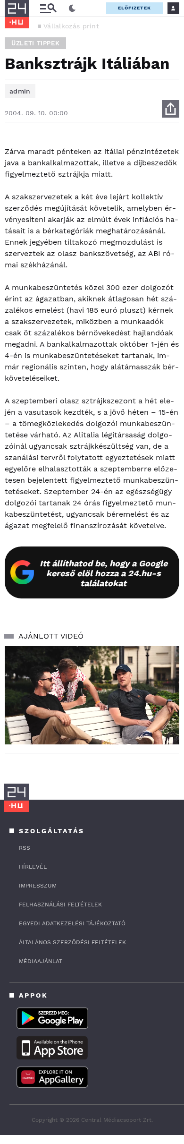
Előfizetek (134, 7)
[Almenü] (48, 8)
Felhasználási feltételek (60, 904)
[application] (92, 695)
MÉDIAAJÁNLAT (40, 961)
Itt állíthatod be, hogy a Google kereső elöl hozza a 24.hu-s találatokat (103, 573)
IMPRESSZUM (38, 885)
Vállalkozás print (71, 26)
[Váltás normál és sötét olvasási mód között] (72, 8)
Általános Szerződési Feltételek (72, 942)
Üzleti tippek (35, 43)
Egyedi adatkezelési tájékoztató (72, 923)
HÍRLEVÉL (33, 866)
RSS (24, 848)
